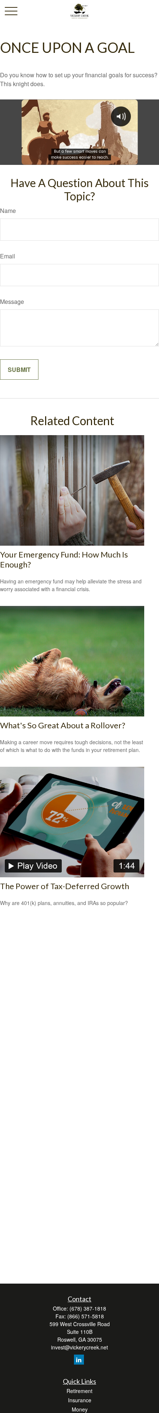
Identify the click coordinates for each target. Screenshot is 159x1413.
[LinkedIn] (79, 1360)
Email (7, 256)
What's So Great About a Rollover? (62, 725)
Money (80, 1409)
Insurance (79, 1400)
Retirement (79, 1391)
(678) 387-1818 (88, 1308)
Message (12, 301)
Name (8, 210)
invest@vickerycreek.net (79, 1347)
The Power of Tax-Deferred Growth (64, 886)
